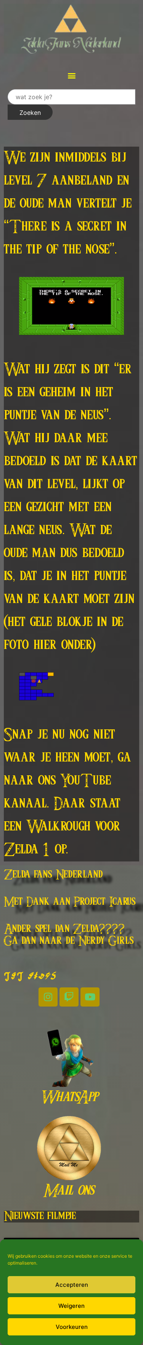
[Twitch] (69, 997)
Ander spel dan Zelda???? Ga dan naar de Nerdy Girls (69, 935)
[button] (71, 75)
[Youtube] (90, 997)
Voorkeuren (72, 1326)
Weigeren (71, 1305)
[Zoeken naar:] (71, 97)
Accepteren (71, 1284)
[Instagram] (48, 997)
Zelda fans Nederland (53, 874)
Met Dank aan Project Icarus (70, 902)
